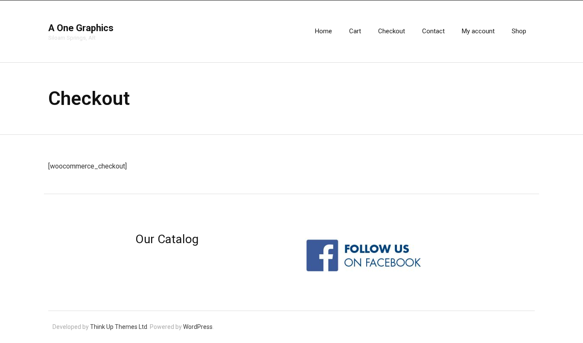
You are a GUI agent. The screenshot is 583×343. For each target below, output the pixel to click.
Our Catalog (166, 239)
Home (323, 31)
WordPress (198, 326)
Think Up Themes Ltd (118, 326)
